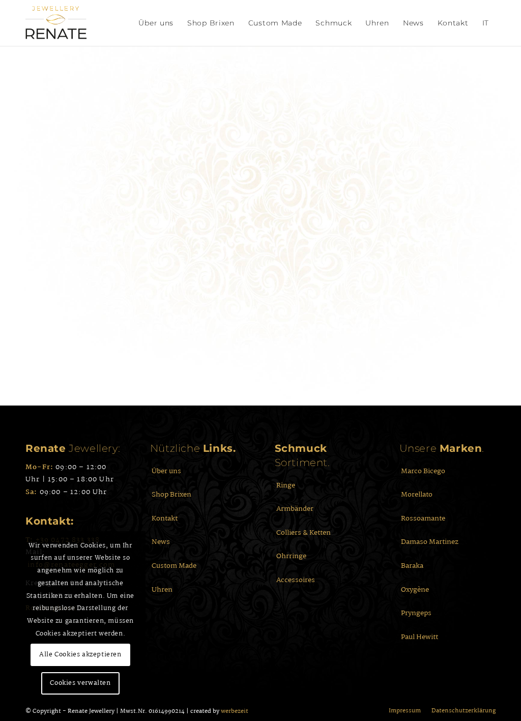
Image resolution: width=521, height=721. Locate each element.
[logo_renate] (55, 23)
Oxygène (415, 589)
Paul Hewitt (419, 637)
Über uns (166, 471)
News (161, 541)
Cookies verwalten (80, 683)
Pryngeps (416, 613)
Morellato (416, 494)
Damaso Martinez (429, 541)
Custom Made (174, 565)
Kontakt (165, 518)
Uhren (162, 589)
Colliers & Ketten (303, 532)
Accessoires (295, 580)
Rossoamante (423, 518)
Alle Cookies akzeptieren (80, 654)
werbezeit (234, 711)
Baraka (412, 565)
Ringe (285, 485)
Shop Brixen (171, 494)
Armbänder (294, 508)
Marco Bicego (423, 471)
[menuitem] (156, 23)
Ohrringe (291, 556)
